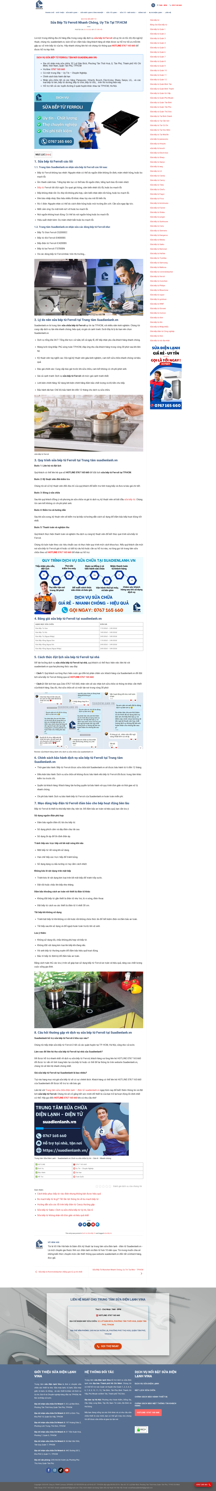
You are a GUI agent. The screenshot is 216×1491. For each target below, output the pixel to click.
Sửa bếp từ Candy (157, 176)
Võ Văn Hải (98, 29)
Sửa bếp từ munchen (158, 281)
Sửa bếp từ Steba (157, 212)
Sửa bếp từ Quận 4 (158, 43)
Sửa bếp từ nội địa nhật (160, 340)
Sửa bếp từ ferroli (157, 276)
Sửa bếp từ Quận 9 (158, 66)
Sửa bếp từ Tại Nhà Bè (159, 134)
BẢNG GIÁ (142, 12)
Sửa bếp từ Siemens (158, 230)
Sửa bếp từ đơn (156, 317)
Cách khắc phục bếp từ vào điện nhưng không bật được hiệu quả (69, 1193)
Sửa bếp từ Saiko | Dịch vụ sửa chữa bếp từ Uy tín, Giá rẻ (65, 1210)
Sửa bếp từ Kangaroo (159, 235)
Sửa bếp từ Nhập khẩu (159, 327)
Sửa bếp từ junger (157, 217)
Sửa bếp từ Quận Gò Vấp (160, 93)
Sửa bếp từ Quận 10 (158, 70)
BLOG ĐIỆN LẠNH (155, 12)
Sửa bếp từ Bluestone (159, 290)
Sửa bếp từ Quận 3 (158, 38)
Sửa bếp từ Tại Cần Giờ (159, 121)
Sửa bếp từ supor (157, 295)
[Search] (153, 5)
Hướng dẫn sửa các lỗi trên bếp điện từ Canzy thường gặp (66, 1204)
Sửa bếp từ (154, 20)
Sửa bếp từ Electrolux (159, 153)
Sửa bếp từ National (158, 249)
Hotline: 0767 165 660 (148, 1412)
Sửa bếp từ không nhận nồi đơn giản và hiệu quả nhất (63, 1215)
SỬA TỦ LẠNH (111, 12)
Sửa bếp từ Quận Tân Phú (160, 107)
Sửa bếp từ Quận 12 (158, 79)
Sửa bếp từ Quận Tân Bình (161, 102)
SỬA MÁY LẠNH (71, 12)
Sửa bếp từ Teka (157, 185)
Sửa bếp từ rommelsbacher (161, 272)
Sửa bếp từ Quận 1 (158, 29)
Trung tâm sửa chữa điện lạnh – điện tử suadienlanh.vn (72, 1090)
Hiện (48, 154)
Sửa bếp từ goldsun (158, 299)
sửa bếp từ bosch (157, 148)
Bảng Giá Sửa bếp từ (158, 25)
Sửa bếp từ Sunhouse (159, 221)
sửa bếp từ (129, 499)
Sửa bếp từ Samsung (159, 263)
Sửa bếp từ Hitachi (158, 144)
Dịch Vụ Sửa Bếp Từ (88, 19)
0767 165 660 (128, 45)
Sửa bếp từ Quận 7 (158, 57)
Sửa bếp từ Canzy (157, 180)
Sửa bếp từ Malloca (158, 267)
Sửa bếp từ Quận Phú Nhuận (161, 98)
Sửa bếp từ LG (156, 171)
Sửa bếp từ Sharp (157, 157)
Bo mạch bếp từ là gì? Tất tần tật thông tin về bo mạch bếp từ (68, 1199)
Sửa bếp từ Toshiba (158, 258)
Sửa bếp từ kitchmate (159, 203)
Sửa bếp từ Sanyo (157, 162)
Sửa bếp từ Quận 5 (158, 47)
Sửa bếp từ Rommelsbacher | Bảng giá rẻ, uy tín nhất (60, 1272)
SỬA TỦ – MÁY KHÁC (127, 12)
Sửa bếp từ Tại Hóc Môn (160, 130)
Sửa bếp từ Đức (156, 336)
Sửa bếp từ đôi (156, 322)
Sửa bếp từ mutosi (158, 313)
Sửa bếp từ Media (157, 240)
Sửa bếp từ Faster (157, 208)
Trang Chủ (49, 12)
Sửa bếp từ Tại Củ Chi (159, 125)
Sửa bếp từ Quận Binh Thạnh (162, 89)
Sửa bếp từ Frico (157, 198)
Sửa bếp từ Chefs (157, 189)
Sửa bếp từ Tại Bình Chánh (161, 116)
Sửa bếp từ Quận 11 (158, 75)
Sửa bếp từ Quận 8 (158, 61)
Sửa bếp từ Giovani (158, 308)
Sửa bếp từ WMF (157, 304)
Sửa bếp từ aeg (156, 166)
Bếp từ (40, 187)
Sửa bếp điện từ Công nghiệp (162, 331)
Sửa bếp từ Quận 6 (158, 52)
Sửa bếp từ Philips (157, 285)
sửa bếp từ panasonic (159, 139)
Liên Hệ (168, 12)
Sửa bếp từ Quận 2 (158, 34)
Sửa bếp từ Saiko (157, 244)
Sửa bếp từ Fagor (157, 194)
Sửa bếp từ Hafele (157, 253)
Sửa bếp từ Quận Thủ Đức (161, 111)
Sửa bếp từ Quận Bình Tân (161, 84)
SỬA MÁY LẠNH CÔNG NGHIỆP (91, 12)
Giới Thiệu (60, 12)
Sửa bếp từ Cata (157, 226)
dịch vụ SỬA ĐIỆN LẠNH (147, 1383)
